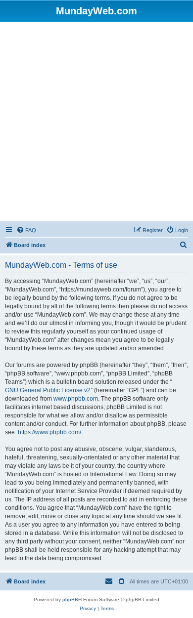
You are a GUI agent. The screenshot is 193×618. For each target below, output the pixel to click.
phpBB (70, 599)
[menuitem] (26, 230)
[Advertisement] (96, 123)
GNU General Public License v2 (48, 390)
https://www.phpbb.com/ (49, 432)
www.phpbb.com (75, 398)
